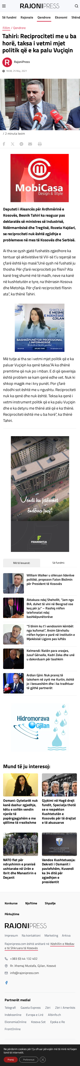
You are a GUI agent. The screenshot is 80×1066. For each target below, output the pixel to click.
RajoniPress (22, 61)
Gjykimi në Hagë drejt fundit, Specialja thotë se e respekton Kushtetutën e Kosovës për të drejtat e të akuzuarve (59, 811)
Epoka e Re (57, 1022)
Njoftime (31, 903)
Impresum (11, 935)
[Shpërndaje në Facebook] (4, 144)
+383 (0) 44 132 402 (23, 958)
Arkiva (66, 935)
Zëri (47, 1007)
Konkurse (11, 903)
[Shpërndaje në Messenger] (21, 144)
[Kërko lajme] (76, 6)
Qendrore (44, 17)
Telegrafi (10, 1007)
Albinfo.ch (54, 1014)
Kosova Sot (38, 1022)
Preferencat (28, 1059)
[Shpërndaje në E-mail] (30, 144)
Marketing (51, 935)
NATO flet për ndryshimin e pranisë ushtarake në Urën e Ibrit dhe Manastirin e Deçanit (19, 869)
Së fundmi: (58, 563)
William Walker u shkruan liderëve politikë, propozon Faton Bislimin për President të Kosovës (50, 579)
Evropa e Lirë (34, 1014)
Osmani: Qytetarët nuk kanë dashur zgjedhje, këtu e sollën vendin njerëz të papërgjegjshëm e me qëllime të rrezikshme (20, 811)
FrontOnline (13, 1029)
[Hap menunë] (4, 6)
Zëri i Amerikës (65, 1007)
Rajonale (27, 17)
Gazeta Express (31, 1007)
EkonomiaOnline (15, 1022)
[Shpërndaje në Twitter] (13, 144)
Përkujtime (12, 914)
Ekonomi (61, 17)
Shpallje (50, 903)
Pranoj (11, 1059)
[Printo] (39, 144)
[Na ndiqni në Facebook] (6, 983)
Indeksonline (13, 1014)
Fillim (6, 27)
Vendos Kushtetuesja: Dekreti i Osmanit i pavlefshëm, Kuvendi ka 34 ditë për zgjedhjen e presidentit (58, 871)
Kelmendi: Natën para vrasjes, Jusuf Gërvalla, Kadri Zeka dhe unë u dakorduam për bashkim (51, 655)
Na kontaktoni (31, 935)
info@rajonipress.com (24, 973)
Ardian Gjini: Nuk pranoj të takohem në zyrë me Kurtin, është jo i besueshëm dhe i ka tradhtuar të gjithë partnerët (50, 681)
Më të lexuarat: (21, 563)
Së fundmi (9, 17)
